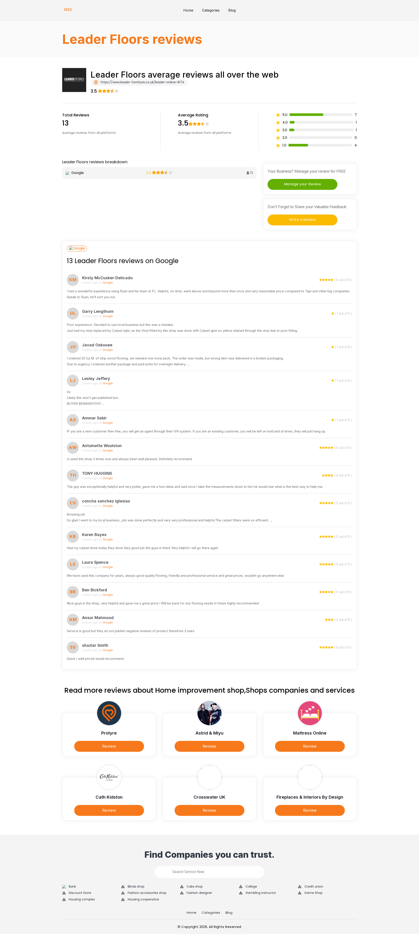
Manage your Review (302, 184)
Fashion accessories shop (147, 893)
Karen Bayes (94, 534)
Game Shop (313, 893)
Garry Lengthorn (98, 311)
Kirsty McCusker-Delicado (107, 278)
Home (188, 10)
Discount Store (80, 893)
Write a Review (302, 219)
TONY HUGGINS (97, 473)
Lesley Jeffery (96, 378)
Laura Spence (95, 562)
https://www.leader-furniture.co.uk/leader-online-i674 (142, 82)
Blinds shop (136, 887)
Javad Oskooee (97, 345)
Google (79, 248)
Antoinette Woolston (102, 445)
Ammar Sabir (94, 418)
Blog (232, 10)
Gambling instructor (261, 893)
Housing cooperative (143, 899)
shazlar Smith (95, 645)
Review (109, 746)
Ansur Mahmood (98, 617)
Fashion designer (199, 893)
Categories (211, 10)
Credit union (313, 887)
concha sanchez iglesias (106, 501)
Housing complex (82, 899)
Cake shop (195, 887)
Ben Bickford (94, 590)
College (251, 887)
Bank (72, 887)
